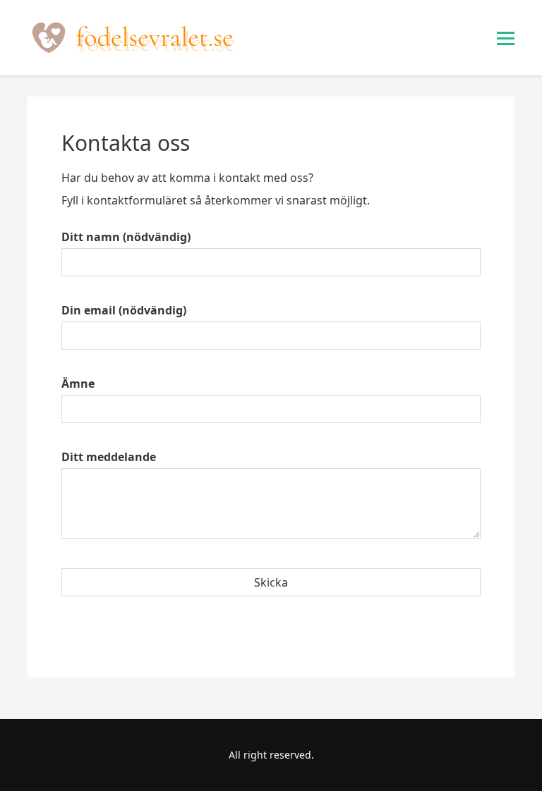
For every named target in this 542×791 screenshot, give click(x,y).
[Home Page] (133, 38)
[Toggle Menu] (505, 38)
